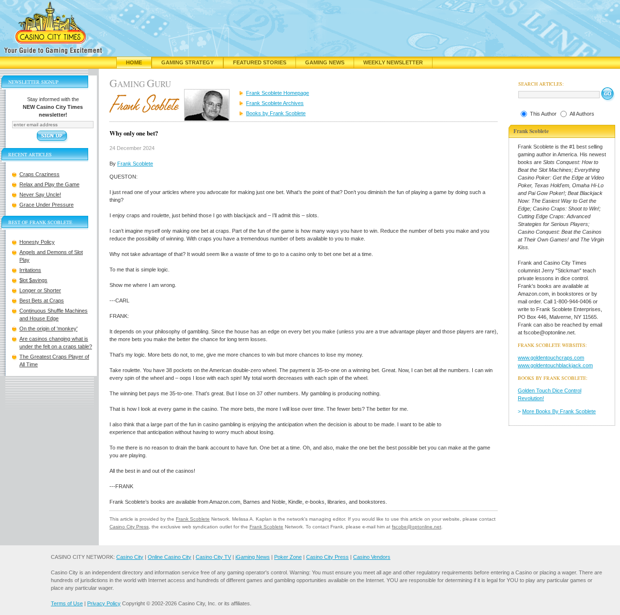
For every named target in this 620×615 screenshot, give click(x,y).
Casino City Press (129, 526)
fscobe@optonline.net (416, 526)
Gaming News (324, 62)
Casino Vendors (371, 557)
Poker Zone (288, 557)
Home (134, 62)
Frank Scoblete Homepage (277, 93)
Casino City (129, 557)
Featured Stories (259, 62)
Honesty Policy (37, 242)
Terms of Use (67, 603)
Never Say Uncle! (40, 194)
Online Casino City (169, 557)
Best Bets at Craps (41, 300)
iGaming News (252, 557)
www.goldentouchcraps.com (551, 357)
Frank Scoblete (135, 163)
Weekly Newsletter (393, 62)
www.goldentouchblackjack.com (555, 365)
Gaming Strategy (187, 62)
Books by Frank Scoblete (276, 113)
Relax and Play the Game (49, 184)
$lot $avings (33, 280)
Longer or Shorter (40, 290)
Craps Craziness (39, 174)
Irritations (30, 270)
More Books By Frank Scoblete (559, 411)
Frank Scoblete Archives (275, 103)
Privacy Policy (104, 603)
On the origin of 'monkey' (48, 328)
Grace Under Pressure (46, 205)
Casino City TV (213, 557)
